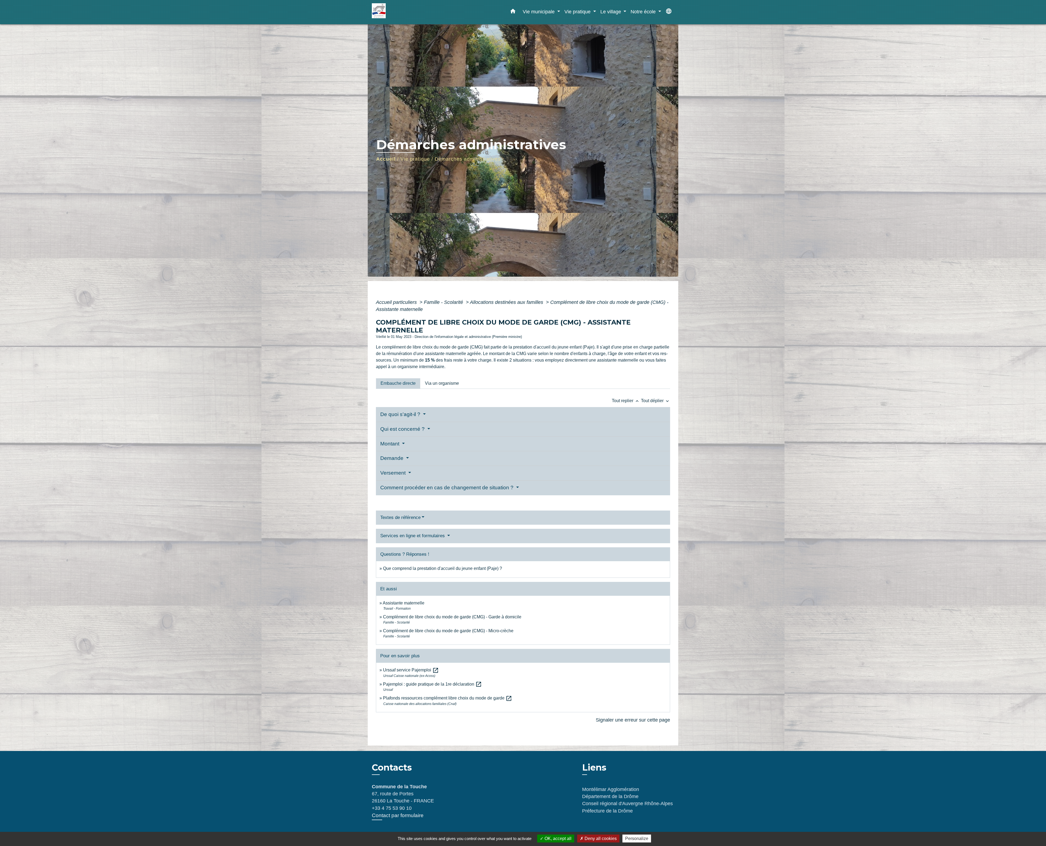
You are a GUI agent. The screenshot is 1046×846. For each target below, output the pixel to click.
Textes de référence (400, 517)
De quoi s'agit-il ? (401, 414)
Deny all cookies (600, 838)
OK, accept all (557, 838)
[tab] (398, 383)
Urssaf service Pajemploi (411, 670)
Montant (390, 444)
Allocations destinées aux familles (507, 302)
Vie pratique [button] (578, 11)
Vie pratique (415, 159)
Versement (393, 473)
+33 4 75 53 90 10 (392, 808)
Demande (392, 458)
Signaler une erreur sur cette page (633, 720)
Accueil (386, 159)
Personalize (636, 838)
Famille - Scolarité (444, 302)
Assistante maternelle (403, 603)
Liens (594, 767)
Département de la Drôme (610, 796)
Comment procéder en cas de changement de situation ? (447, 487)
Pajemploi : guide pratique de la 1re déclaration (432, 684)
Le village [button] (611, 11)
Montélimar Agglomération (610, 789)
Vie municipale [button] (539, 11)
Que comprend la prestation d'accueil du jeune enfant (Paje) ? (442, 568)
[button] (513, 12)
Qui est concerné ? (403, 429)
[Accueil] (406, 12)
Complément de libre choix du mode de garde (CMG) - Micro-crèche (448, 630)
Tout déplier (655, 400)
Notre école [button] (644, 11)
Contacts (392, 767)
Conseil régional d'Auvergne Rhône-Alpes (627, 803)
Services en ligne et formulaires (413, 535)
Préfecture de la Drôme (607, 811)
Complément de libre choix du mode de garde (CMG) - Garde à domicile (452, 617)
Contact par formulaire (398, 815)
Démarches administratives (468, 159)
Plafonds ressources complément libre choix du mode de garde (447, 698)
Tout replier (626, 400)
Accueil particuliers (397, 302)
